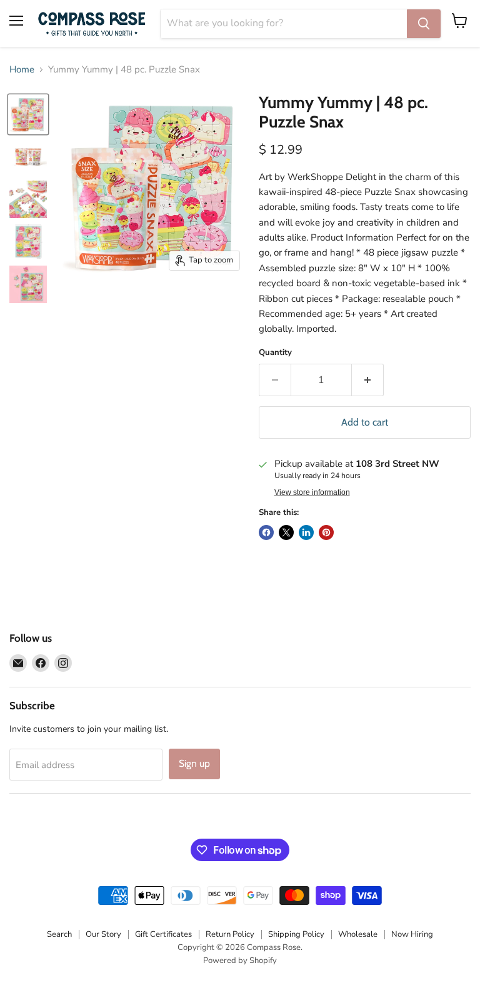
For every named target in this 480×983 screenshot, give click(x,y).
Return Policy (230, 934)
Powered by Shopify (240, 960)
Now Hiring (412, 934)
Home (21, 69)
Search (59, 934)
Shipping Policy (296, 934)
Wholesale (358, 934)
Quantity (275, 352)
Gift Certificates (163, 934)
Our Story (103, 934)
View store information (312, 492)
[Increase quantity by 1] (368, 380)
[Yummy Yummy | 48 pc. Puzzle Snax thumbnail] (28, 114)
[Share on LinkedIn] (306, 532)
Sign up (194, 763)
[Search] (424, 23)
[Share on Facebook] (266, 532)
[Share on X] (286, 532)
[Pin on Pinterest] (326, 532)
